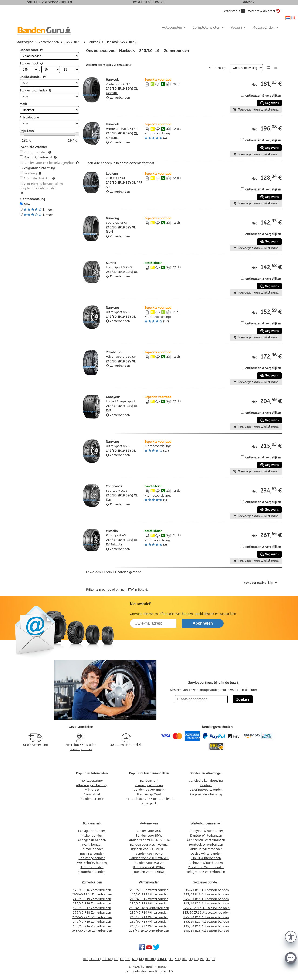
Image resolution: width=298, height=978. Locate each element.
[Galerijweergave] (275, 68)
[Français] (293, 18)
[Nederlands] (288, 18)
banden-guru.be (157, 966)
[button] (291, 936)
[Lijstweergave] (268, 68)
